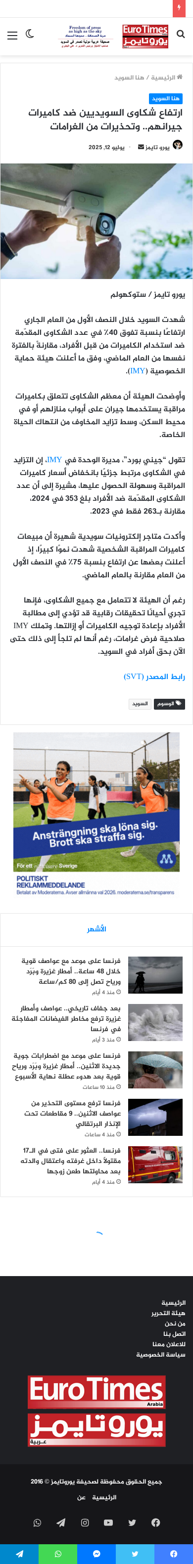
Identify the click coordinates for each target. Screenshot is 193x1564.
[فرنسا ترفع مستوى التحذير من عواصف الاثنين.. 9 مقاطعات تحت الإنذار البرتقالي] (155, 1117)
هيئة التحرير (168, 1313)
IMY (137, 371)
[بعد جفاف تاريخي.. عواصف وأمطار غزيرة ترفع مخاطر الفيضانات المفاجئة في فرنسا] (155, 1022)
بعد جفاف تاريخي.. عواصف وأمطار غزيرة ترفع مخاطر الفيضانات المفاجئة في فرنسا (66, 1019)
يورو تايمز (157, 148)
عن (81, 1497)
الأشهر (96, 929)
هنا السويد (129, 78)
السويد (140, 704)
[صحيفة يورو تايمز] (105, 36)
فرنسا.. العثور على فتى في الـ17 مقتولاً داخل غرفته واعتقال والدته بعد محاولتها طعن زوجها (70, 1161)
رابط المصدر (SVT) (154, 677)
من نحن (175, 1324)
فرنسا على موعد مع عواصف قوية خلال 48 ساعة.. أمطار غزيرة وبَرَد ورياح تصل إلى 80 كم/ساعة (71, 972)
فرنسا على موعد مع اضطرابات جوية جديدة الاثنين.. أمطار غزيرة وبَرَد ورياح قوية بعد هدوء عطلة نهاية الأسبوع (66, 1066)
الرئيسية (164, 78)
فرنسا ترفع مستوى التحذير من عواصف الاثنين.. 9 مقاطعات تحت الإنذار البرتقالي (72, 1114)
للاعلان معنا (169, 1344)
